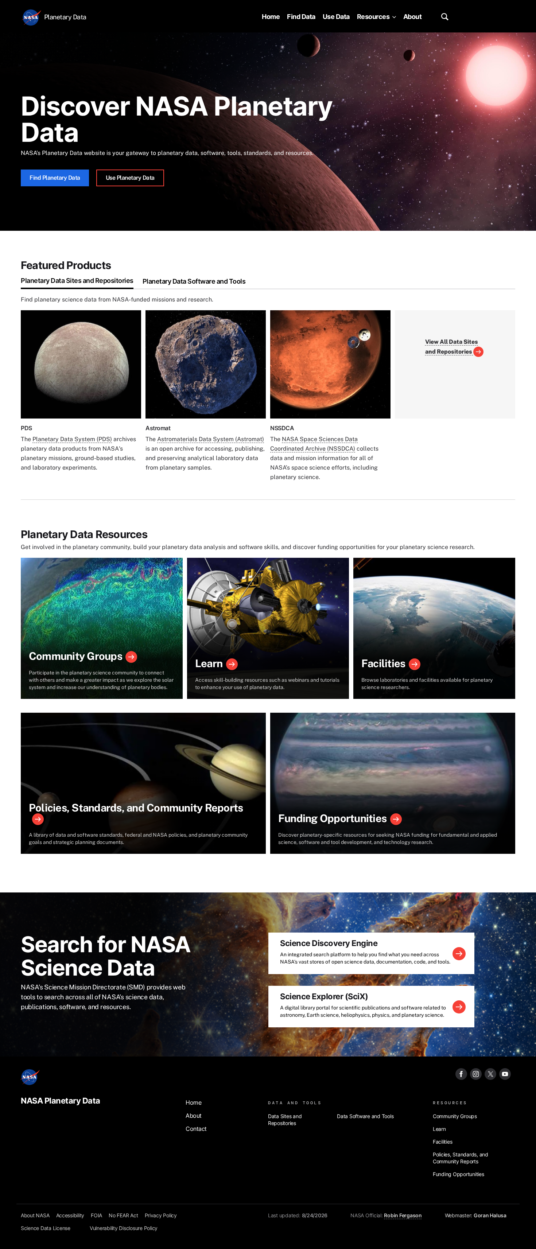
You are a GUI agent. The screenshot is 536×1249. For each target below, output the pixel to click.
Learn (208, 663)
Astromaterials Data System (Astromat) (210, 439)
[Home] (32, 17)
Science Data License (45, 1228)
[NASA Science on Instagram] (476, 1073)
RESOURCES (450, 1103)
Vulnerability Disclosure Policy (124, 1228)
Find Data (301, 16)
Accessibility (70, 1215)
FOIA (96, 1215)
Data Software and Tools (365, 1116)
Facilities (383, 663)
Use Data (336, 16)
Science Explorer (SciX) (324, 996)
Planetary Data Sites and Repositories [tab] (77, 280)
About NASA (35, 1215)
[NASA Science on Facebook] (461, 1073)
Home (271, 16)
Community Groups (75, 656)
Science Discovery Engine (328, 943)
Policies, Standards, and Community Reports (136, 807)
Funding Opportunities (332, 818)
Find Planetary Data (55, 177)
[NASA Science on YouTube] (505, 1073)
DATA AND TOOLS (295, 1103)
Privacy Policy (161, 1215)
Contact (196, 1128)
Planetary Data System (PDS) (72, 439)
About (412, 16)
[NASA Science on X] (490, 1073)
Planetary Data (65, 17)
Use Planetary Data (130, 177)
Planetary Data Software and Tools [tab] (194, 281)
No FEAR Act (123, 1215)
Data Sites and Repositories (285, 1119)
